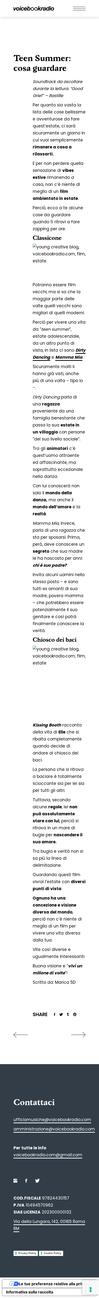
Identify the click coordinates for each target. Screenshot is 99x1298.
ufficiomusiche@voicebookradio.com (52, 1120)
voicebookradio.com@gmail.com (47, 1155)
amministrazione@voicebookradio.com (54, 1129)
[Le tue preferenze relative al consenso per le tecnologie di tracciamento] (90, 1289)
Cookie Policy (52, 1253)
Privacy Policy (27, 1253)
